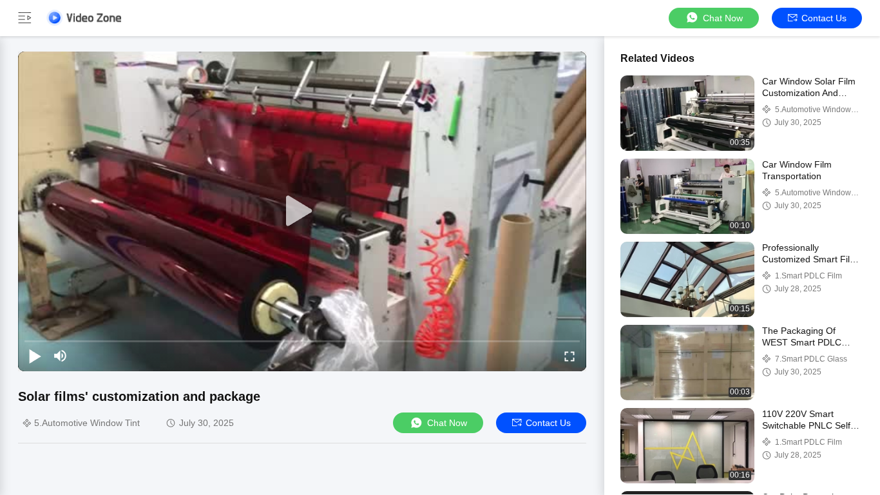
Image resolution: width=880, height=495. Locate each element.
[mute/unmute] (60, 355)
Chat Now (723, 18)
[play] (302, 211)
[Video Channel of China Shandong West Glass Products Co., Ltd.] (83, 18)
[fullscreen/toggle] (569, 355)
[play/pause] (35, 355)
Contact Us (824, 18)
